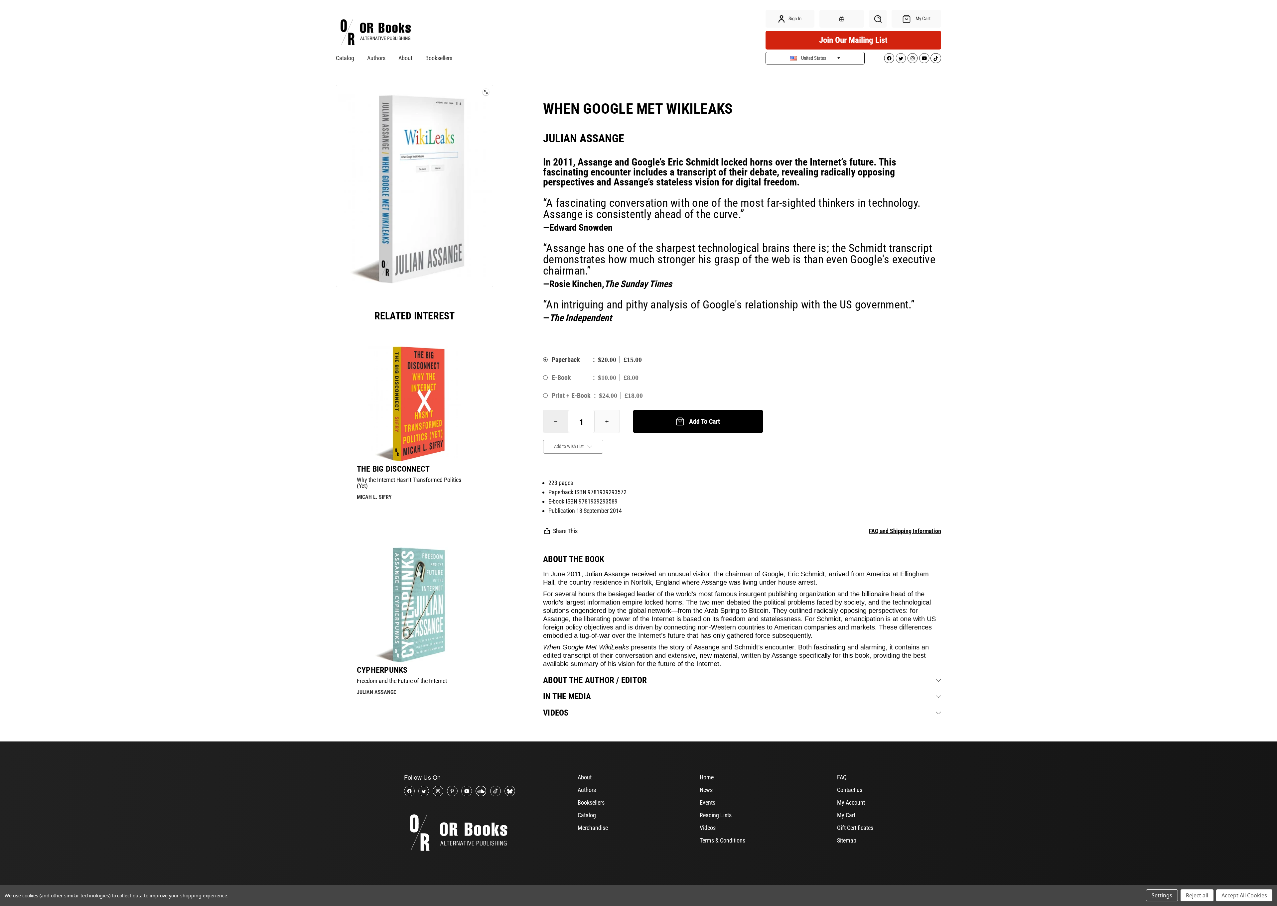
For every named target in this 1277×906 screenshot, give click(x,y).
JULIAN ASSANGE (376, 692)
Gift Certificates (855, 827)
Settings (1162, 895)
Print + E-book (571, 395)
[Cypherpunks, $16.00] (415, 605)
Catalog (345, 58)
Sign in (794, 19)
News (706, 789)
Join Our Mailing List (853, 40)
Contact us (849, 789)
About (405, 58)
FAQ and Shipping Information (905, 530)
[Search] (878, 19)
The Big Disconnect (393, 469)
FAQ (842, 777)
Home (707, 777)
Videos (708, 827)
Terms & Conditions (722, 840)
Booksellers (438, 58)
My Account (851, 802)
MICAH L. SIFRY (374, 497)
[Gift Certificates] (841, 19)
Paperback (566, 360)
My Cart (846, 815)
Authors (376, 58)
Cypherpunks (382, 670)
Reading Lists (716, 815)
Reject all (1197, 895)
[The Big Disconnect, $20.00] (415, 404)
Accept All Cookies (1244, 895)
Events (707, 802)
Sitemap (846, 840)
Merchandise (593, 827)
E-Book (561, 378)
